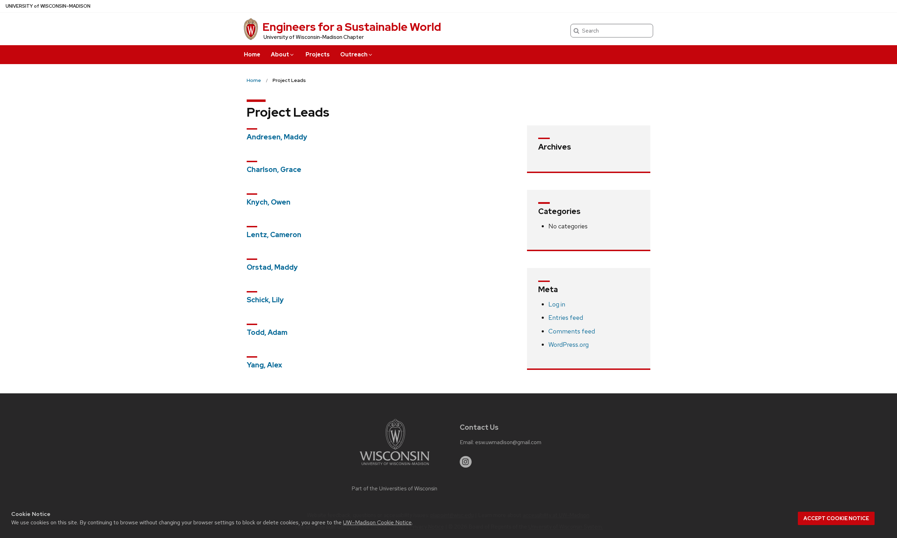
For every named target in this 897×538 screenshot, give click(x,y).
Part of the (394, 488)
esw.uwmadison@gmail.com (508, 442)
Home (252, 54)
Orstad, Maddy (272, 267)
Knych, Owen (268, 202)
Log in (556, 304)
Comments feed (571, 331)
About (280, 54)
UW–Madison (48, 6)
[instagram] (466, 462)
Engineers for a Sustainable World (351, 26)
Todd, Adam (267, 332)
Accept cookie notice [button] (836, 518)
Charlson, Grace (274, 169)
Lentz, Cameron (274, 234)
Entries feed (565, 317)
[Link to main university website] (395, 466)
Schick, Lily (265, 299)
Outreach (354, 54)
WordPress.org (568, 344)
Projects (318, 54)
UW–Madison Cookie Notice (377, 522)
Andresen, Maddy (277, 137)
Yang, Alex (264, 365)
